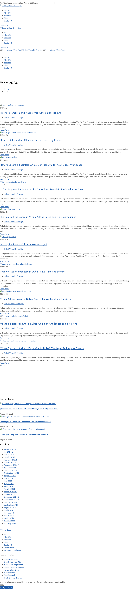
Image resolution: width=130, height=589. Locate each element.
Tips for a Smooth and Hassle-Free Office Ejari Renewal (31, 113)
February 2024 (11, 523)
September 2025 (11, 473)
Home (6, 89)
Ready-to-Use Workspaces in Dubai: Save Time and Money (32, 271)
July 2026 (8, 452)
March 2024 (9, 521)
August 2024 (10, 507)
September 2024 (11, 505)
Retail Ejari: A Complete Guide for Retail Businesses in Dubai (25, 421)
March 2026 (9, 457)
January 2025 (10, 494)
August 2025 (10, 475)
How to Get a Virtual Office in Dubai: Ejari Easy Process (31, 140)
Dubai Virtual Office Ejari (14, 117)
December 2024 (11, 497)
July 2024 (8, 510)
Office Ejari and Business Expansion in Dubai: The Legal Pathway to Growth (42, 348)
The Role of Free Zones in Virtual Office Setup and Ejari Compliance (38, 217)
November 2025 (11, 468)
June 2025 (9, 481)
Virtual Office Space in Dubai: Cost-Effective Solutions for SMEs (35, 299)
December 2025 (11, 465)
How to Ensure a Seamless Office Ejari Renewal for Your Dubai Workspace (41, 165)
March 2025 (9, 489)
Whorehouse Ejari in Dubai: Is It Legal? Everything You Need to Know (29, 409)
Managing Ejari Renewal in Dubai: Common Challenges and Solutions (38, 323)
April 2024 (9, 518)
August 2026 (10, 449)
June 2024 (9, 513)
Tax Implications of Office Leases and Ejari (23, 244)
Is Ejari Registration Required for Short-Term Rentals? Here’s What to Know (41, 189)
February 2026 (10, 460)
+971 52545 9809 (47, 3)
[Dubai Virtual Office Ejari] (11, 50)
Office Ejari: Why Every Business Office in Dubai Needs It (24, 434)
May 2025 (9, 483)
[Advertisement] (61, 381)
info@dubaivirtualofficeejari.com (68, 3)
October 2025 (10, 470)
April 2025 (9, 486)
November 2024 (11, 499)
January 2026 (10, 462)
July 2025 (8, 478)
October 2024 (10, 502)
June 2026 (9, 454)
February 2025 (10, 491)
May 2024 (9, 515)
